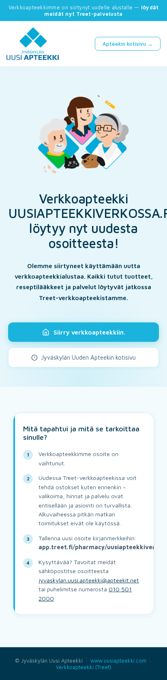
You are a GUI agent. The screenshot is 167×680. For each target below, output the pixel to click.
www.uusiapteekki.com (118, 660)
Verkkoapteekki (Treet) (83, 667)
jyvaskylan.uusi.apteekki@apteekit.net (89, 580)
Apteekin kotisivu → (128, 44)
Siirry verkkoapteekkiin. (89, 332)
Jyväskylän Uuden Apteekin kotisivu (88, 357)
